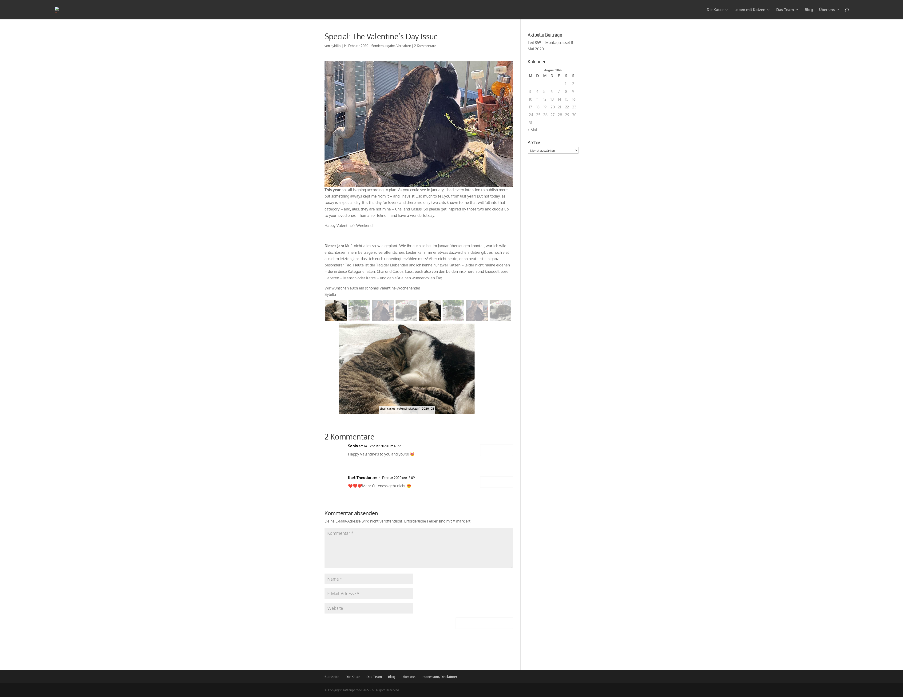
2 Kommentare (425, 46)
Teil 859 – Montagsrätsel (549, 42)
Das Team (785, 10)
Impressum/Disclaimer (439, 677)
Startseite (332, 677)
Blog (809, 10)
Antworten (496, 450)
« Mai (532, 129)
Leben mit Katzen (749, 10)
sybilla (336, 46)
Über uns (827, 10)
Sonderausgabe (383, 46)
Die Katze (715, 10)
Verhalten (403, 46)
